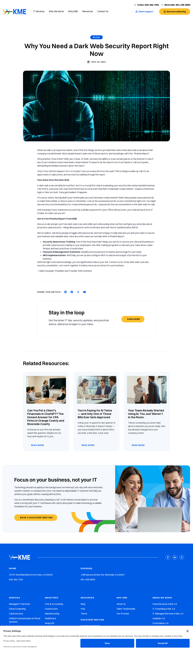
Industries (51, 597)
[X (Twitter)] (181, 557)
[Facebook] (167, 557)
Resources (87, 597)
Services (14, 597)
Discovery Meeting (92, 619)
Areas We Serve (162, 597)
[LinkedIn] (174, 557)
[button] (65, 292)
